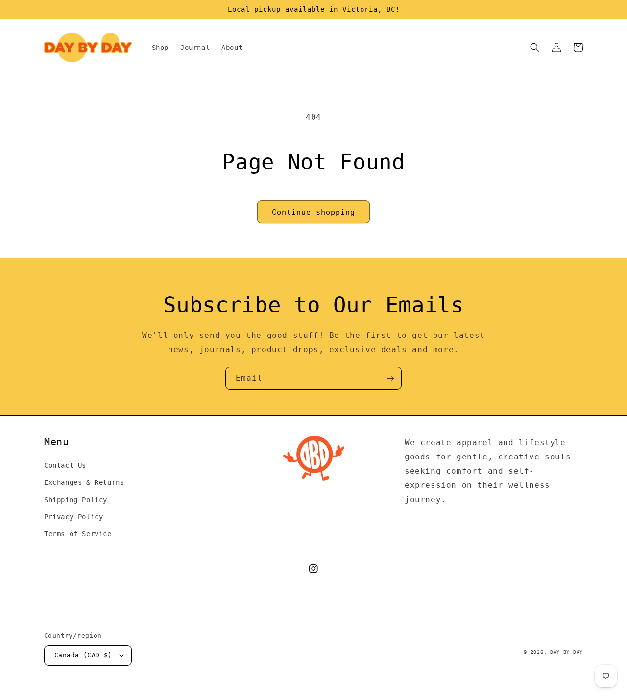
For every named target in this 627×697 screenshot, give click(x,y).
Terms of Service (78, 534)
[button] (535, 47)
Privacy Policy (73, 517)
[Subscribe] (390, 378)
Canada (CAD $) (83, 655)
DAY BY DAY (566, 652)
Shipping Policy (75, 500)
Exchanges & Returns (84, 482)
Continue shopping (313, 212)
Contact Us (65, 465)
